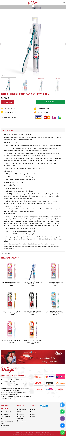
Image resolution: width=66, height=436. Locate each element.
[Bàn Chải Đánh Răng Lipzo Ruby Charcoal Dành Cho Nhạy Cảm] (33, 299)
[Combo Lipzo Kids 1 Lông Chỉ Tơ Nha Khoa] (11, 329)
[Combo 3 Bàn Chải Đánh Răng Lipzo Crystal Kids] (55, 270)
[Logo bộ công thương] (44, 406)
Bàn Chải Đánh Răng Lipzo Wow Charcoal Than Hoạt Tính (11, 312)
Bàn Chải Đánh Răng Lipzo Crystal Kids (11, 283)
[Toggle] (3, 130)
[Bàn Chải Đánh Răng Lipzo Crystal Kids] (11, 270)
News (33, 432)
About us (22, 432)
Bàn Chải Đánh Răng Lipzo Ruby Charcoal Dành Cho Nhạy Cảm (33, 312)
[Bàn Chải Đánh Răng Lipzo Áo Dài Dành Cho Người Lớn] (33, 329)
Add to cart (7, 102)
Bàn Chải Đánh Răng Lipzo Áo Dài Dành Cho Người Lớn (33, 341)
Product (28, 432)
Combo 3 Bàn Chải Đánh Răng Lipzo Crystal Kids (55, 283)
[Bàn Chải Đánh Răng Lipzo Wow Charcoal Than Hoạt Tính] (11, 299)
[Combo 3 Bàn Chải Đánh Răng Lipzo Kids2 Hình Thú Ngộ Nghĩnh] (55, 299)
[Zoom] (3, 74)
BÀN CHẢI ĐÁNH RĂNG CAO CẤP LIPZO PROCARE (33, 283)
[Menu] (2, 3)
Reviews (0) (8, 253)
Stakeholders (40, 432)
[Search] (64, 2)
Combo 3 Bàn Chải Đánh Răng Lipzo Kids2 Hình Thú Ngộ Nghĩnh (55, 312)
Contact (47, 432)
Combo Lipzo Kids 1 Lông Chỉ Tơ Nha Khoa (11, 341)
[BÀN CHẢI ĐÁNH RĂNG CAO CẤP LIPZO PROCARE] (33, 270)
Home (17, 432)
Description (9, 130)
